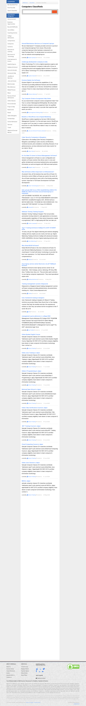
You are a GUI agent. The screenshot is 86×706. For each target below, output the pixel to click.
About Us (8, 666)
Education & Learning (11, 50)
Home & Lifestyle (12, 70)
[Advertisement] (40, 27)
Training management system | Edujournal (35, 284)
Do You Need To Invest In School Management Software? (39, 155)
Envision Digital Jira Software (31, 80)
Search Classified (12, 10)
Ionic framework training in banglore (33, 298)
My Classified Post (13, 4)
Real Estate (11, 109)
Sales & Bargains (12, 115)
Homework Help (12, 73)
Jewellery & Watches (11, 77)
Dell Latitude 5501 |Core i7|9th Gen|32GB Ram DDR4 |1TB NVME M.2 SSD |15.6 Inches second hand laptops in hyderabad (39, 191)
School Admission (12, 121)
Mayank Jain (31, 167)
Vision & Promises (10, 671)
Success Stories (10, 668)
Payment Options (25, 671)
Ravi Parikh (31, 330)
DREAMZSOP (77, 704)
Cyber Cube (31, 151)
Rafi (29, 311)
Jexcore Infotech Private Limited (36, 130)
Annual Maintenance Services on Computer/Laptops (38, 43)
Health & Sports (12, 64)
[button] (38, 669)
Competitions (11, 40)
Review (8, 673)
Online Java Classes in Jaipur (31, 462)
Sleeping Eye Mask (41, 678)
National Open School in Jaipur (31, 389)
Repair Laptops (32, 57)
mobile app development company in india (34, 62)
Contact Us (9, 677)
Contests (10, 46)
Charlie (30, 293)
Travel (9, 127)
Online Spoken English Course (31, 334)
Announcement (12, 19)
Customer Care (24, 666)
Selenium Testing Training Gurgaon (33, 211)
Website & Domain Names (12, 131)
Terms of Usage (29, 702)
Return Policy (24, 675)
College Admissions (11, 36)
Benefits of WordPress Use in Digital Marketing (36, 117)
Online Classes (12, 100)
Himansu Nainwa (32, 94)
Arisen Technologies (33, 185)
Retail (9, 112)
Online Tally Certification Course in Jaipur (34, 408)
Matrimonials (11, 84)
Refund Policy (24, 673)
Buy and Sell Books (13, 27)
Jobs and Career (12, 81)
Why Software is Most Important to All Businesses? (38, 172)
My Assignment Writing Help (35, 112)
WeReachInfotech (32, 279)
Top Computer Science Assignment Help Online (36, 98)
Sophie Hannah (32, 75)
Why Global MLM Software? (30, 245)
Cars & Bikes (11, 30)
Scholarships (11, 118)
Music (9, 93)
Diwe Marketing (32, 241)
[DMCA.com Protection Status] (73, 666)
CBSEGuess (25, 2)
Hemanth (30, 207)
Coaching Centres (12, 33)
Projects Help (11, 106)
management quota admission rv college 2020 (36, 316)
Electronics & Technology (11, 55)
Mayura (30, 259)
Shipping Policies (25, 668)
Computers (11, 43)
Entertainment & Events (12, 60)
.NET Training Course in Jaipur (31, 426)
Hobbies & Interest (13, 67)
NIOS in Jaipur (26, 481)
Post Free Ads (11, 7)
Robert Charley (32, 348)
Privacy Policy (37, 702)
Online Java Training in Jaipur (31, 353)
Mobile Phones (11, 90)
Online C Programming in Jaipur (31, 371)
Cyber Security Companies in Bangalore (34, 137)
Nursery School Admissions (12, 96)
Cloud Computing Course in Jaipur (32, 444)
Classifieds (32, 2)
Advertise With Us (10, 675)
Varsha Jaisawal (32, 223)
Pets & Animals (12, 103)
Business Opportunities (11, 23)
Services (10, 124)
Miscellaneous (11, 87)
